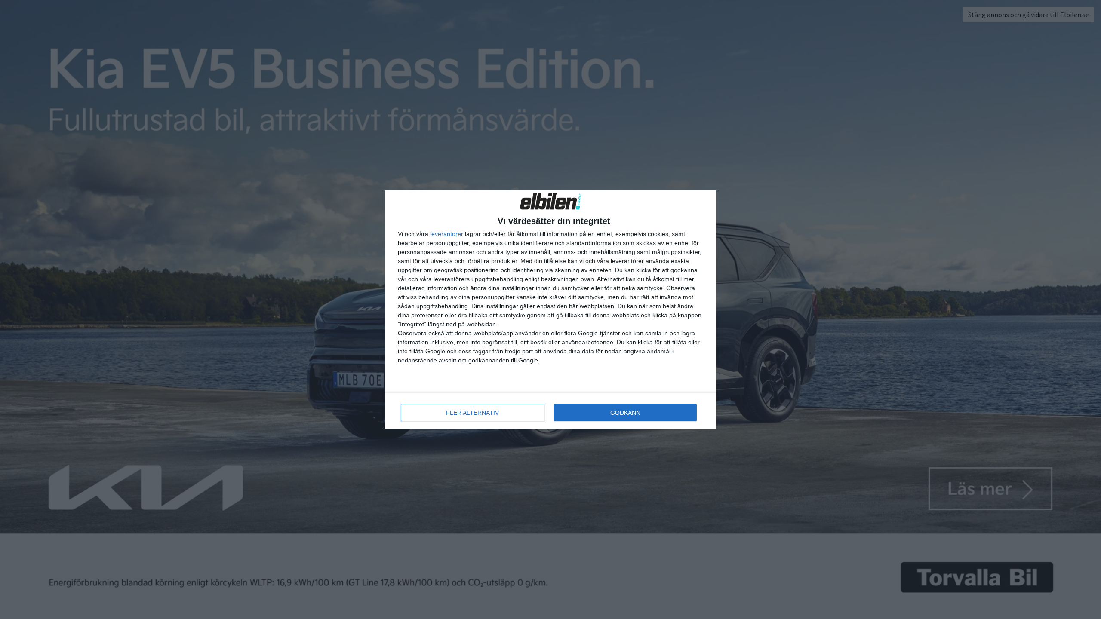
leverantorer (446, 234)
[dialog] (550, 309)
